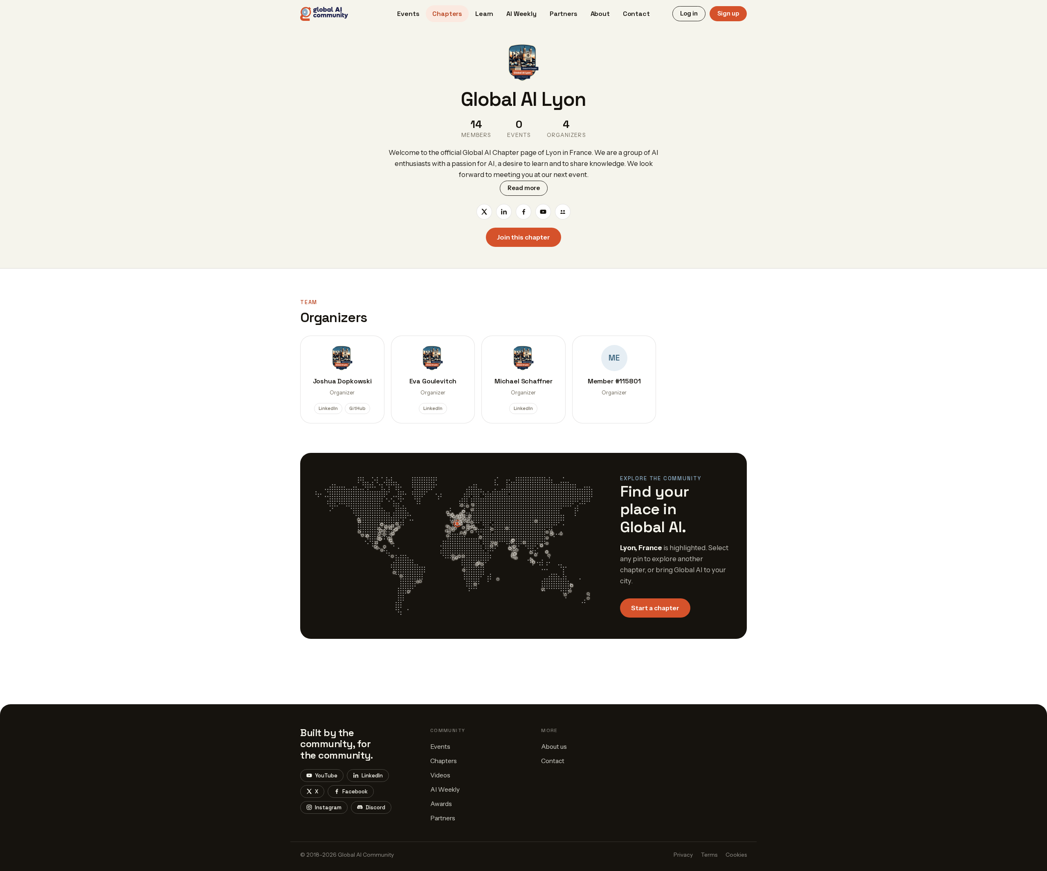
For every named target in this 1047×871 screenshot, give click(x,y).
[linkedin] (504, 211)
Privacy (683, 854)
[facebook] (523, 211)
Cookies (736, 854)
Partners (563, 13)
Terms (709, 854)
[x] (484, 211)
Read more (524, 188)
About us (554, 746)
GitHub (357, 408)
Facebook (355, 791)
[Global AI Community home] (324, 14)
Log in (689, 13)
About (600, 13)
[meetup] (563, 211)
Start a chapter (655, 608)
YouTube (326, 775)
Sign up (728, 13)
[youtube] (543, 211)
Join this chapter (523, 237)
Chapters (447, 13)
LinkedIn (328, 408)
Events (408, 13)
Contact (636, 13)
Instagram (328, 807)
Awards (441, 804)
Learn (484, 13)
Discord (375, 807)
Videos (440, 775)
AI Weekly (521, 13)
